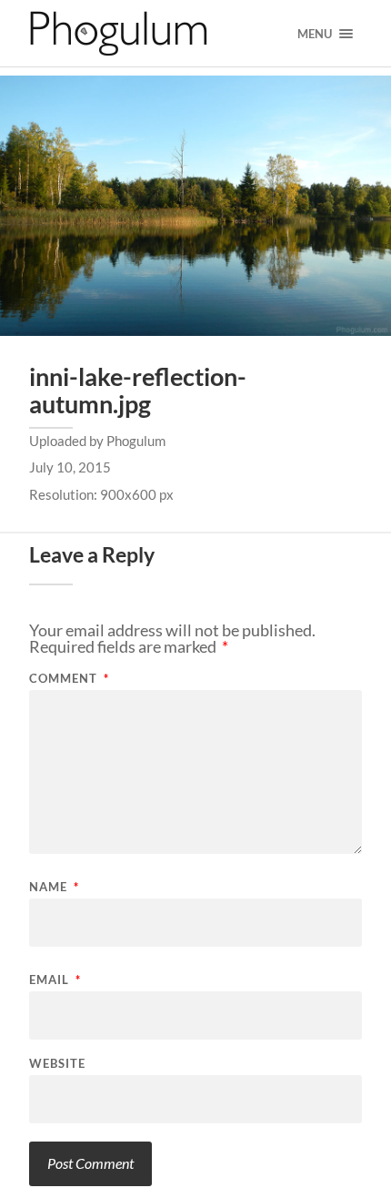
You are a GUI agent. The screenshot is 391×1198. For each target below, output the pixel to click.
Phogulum (135, 440)
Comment (69, 679)
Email (55, 980)
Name (54, 887)
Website (57, 1064)
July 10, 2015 (70, 467)
